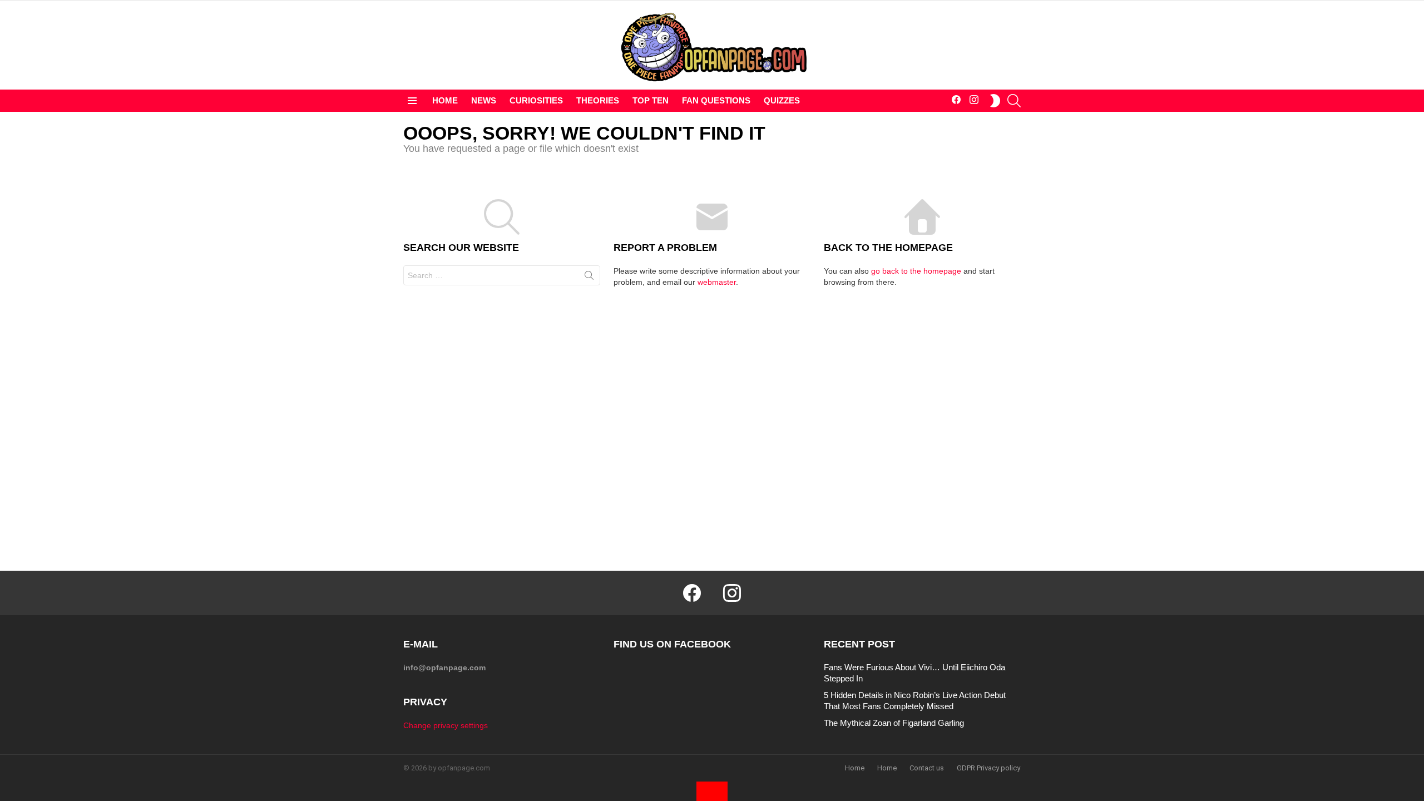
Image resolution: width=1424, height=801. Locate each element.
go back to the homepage (916, 270)
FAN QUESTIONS (716, 100)
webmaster (717, 282)
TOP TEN (650, 100)
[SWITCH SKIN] (995, 101)
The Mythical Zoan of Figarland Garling (894, 723)
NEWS (483, 100)
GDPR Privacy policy (988, 768)
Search (589, 277)
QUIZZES (782, 100)
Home (854, 768)
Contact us (926, 768)
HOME (445, 100)
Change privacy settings (445, 725)
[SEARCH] (1014, 101)
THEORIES (597, 100)
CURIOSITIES (536, 100)
